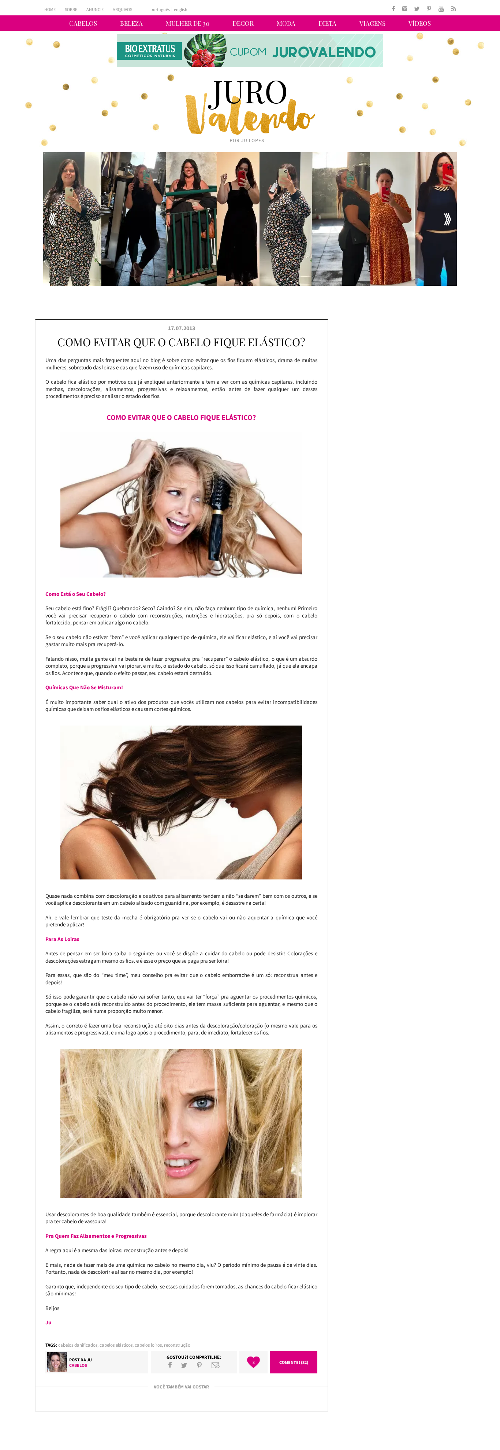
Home (50, 9)
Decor (243, 23)
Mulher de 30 (187, 23)
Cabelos (83, 23)
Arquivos (122, 9)
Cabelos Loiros (148, 1345)
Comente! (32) (293, 1362)
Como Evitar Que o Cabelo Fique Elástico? (181, 342)
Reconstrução (177, 1345)
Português (160, 9)
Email (216, 1365)
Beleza (131, 23)
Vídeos (419, 23)
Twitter (184, 1365)
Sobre (71, 9)
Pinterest (199, 1365)
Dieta (327, 23)
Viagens (372, 23)
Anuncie (95, 9)
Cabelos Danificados (77, 1345)
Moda (286, 23)
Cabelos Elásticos (116, 1345)
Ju (89, 1359)
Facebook (170, 1365)
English (180, 9)
